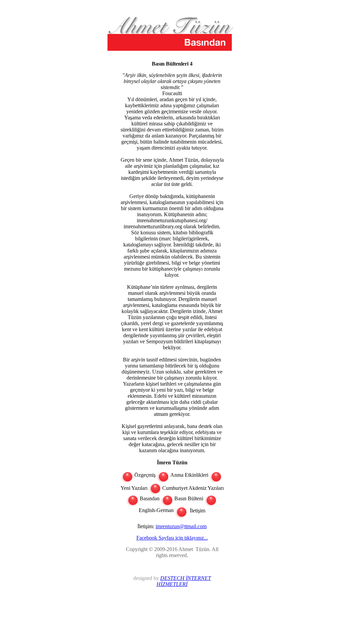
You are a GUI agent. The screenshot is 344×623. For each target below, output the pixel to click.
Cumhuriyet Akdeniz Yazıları (193, 488)
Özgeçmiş (145, 475)
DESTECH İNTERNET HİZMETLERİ (184, 581)
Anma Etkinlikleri (189, 475)
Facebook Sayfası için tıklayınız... (172, 538)
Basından (150, 498)
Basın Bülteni (188, 498)
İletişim (196, 510)
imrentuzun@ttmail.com (181, 526)
